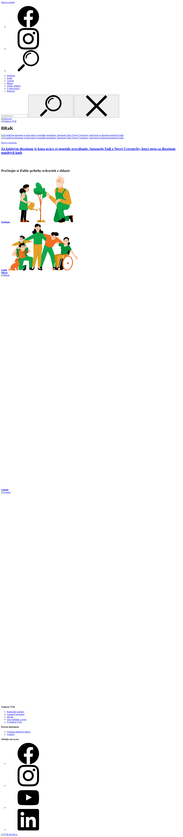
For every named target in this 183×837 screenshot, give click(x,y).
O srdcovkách (13, 88)
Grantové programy (16, 714)
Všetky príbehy (14, 86)
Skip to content (8, 2)
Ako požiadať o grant (16, 719)
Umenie (10, 81)
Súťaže (10, 717)
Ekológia (11, 75)
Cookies (10, 734)
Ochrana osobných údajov (19, 732)
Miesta (10, 83)
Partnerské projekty (15, 712)
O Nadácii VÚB (14, 722)
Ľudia (9, 78)
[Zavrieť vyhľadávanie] (96, 106)
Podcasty (11, 91)
